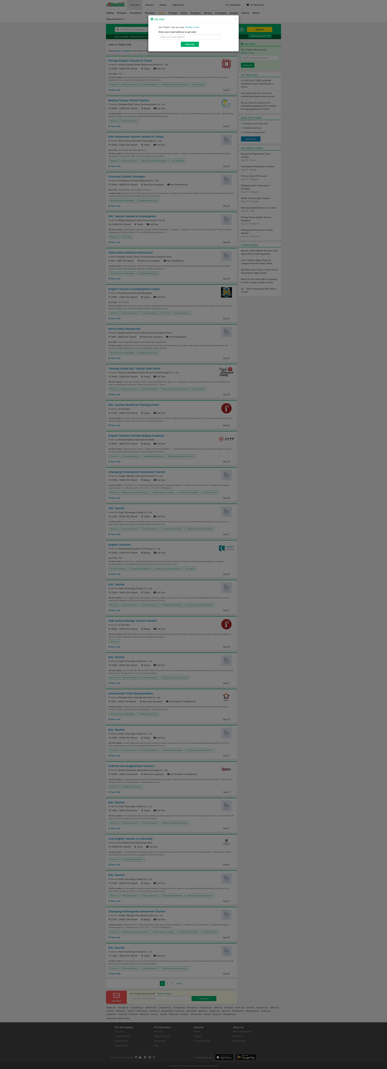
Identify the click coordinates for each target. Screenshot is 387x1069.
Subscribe (190, 44)
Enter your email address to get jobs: (178, 32)
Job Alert (159, 19)
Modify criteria (192, 27)
